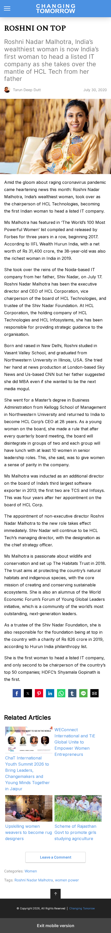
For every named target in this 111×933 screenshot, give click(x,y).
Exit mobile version (55, 925)
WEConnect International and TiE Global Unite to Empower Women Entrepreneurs (74, 742)
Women (31, 871)
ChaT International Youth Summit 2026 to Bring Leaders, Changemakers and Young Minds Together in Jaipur (27, 773)
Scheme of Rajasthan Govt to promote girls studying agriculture (75, 832)
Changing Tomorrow (55, 8)
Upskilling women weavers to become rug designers (28, 832)
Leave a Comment (55, 857)
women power (67, 880)
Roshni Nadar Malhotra (33, 880)
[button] (17, 693)
